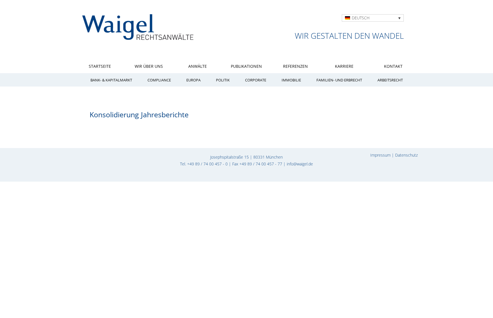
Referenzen (295, 66)
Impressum (380, 155)
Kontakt (393, 66)
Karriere (344, 66)
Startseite (100, 66)
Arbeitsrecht (390, 80)
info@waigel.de (300, 164)
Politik (223, 80)
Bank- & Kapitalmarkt (111, 80)
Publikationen (246, 66)
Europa (193, 80)
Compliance (159, 80)
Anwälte (197, 66)
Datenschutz (406, 155)
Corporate (255, 80)
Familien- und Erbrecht (339, 80)
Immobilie (291, 80)
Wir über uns (149, 66)
